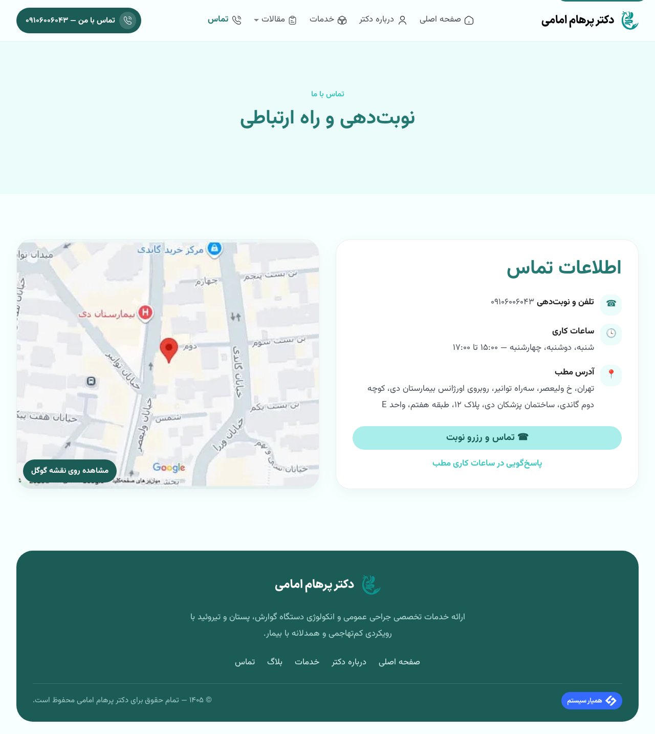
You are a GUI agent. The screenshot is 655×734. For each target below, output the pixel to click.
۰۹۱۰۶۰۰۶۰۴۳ (512, 302)
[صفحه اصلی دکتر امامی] (590, 20)
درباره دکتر (349, 662)
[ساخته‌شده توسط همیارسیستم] (591, 700)
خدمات (307, 662)
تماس (245, 662)
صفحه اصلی (399, 662)
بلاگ (274, 662)
